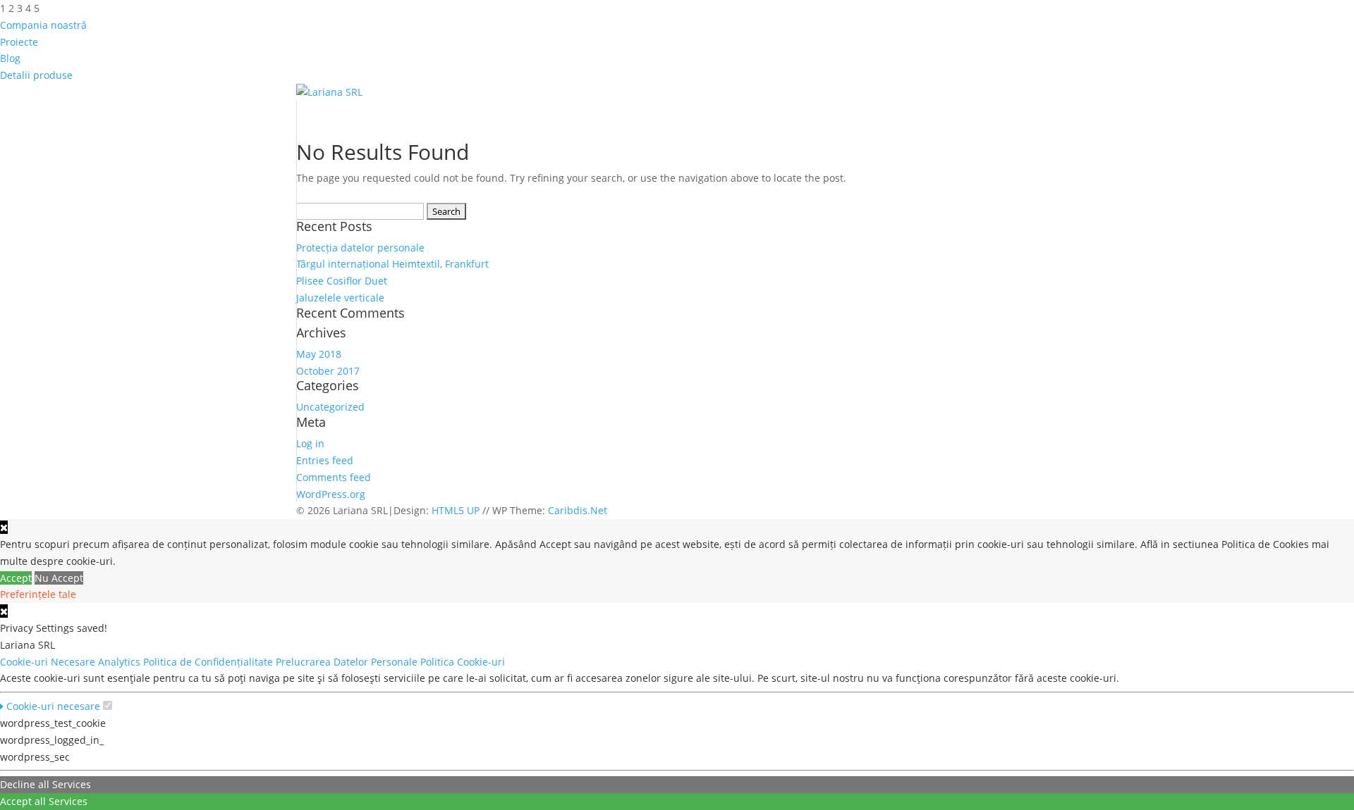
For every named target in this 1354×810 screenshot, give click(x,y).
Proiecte (19, 42)
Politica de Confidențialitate (209, 661)
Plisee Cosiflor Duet (341, 280)
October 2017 (328, 371)
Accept (16, 578)
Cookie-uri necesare (52, 706)
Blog (10, 58)
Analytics (120, 661)
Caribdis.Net (577, 510)
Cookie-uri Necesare (49, 661)
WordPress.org (330, 494)
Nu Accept (59, 578)
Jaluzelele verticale (340, 297)
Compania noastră (43, 25)
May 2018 (318, 354)
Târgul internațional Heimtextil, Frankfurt (392, 263)
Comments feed (333, 477)
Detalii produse (36, 75)
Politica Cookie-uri (464, 661)
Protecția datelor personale (360, 247)
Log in (310, 443)
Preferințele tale (38, 594)
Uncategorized (330, 406)
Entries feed (324, 460)
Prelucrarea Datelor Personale (348, 661)
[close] (4, 611)
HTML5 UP (456, 510)
